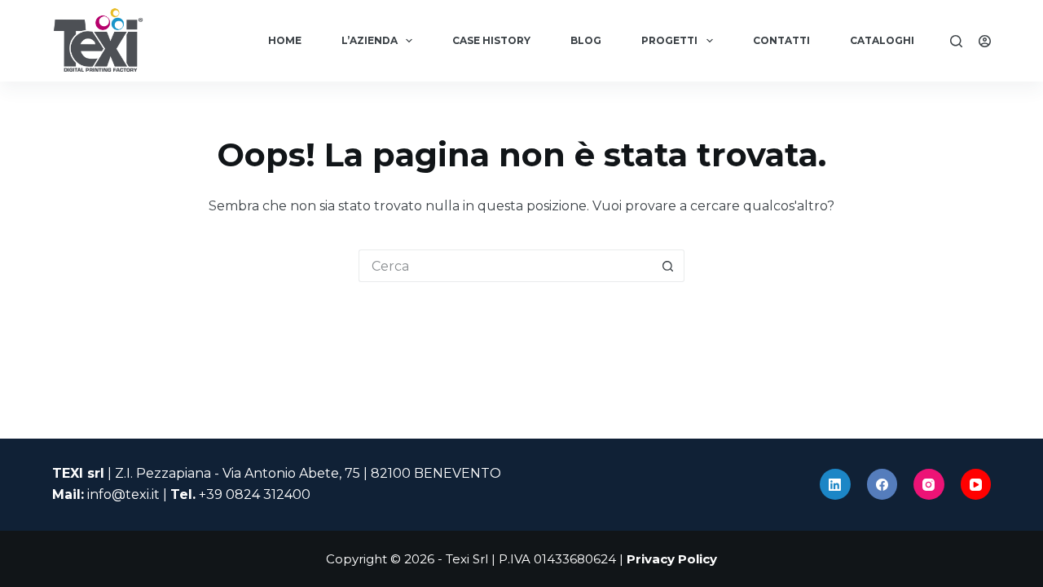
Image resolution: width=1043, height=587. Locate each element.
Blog (585, 40)
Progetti (669, 40)
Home (284, 40)
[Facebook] (882, 484)
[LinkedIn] (835, 484)
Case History (491, 40)
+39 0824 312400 (254, 494)
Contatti (781, 40)
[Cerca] (956, 41)
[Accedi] (985, 41)
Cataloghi (882, 40)
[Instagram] (928, 484)
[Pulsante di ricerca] (668, 265)
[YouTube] (976, 484)
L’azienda (369, 40)
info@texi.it (123, 494)
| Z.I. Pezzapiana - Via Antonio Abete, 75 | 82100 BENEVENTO (276, 473)
